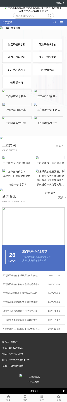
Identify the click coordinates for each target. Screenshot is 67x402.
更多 (58, 146)
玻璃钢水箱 (47, 69)
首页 (8, 400)
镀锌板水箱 (16, 82)
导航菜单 (7, 22)
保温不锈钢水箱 (47, 44)
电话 (25, 400)
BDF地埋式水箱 (17, 69)
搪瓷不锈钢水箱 (47, 57)
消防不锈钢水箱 (16, 57)
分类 (42, 400)
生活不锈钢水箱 (16, 44)
